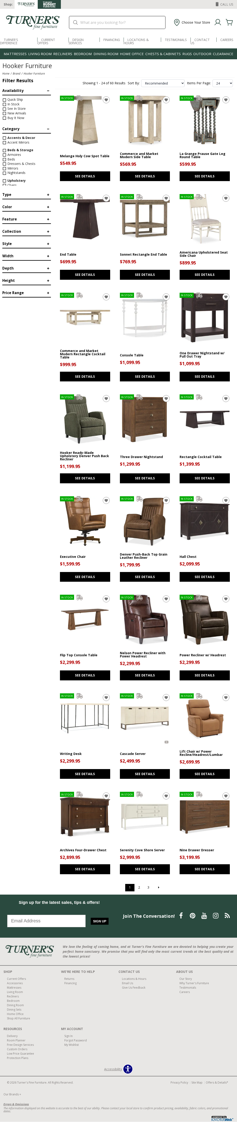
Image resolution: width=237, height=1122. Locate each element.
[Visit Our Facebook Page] (181, 916)
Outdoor (202, 53)
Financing (111, 40)
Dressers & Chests (20, 163)
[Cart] (229, 22)
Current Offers (46, 41)
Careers (226, 40)
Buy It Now (15, 118)
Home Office (132, 53)
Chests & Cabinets (163, 53)
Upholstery (16, 180)
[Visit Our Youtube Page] (204, 916)
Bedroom (83, 53)
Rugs (187, 53)
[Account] (218, 22)
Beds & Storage (19, 150)
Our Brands (12, 1094)
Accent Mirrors (17, 142)
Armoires (13, 154)
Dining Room (106, 53)
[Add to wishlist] (106, 99)
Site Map (197, 1082)
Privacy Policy (179, 1082)
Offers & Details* (217, 1082)
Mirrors (12, 168)
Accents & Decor (20, 137)
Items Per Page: (199, 83)
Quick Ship (14, 99)
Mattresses (15, 53)
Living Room (40, 53)
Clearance (223, 53)
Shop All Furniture (18, 1018)
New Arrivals (16, 113)
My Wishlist (71, 1045)
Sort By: (134, 83)
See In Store (16, 108)
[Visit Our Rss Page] (227, 916)
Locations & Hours (136, 41)
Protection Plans (17, 1058)
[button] (191, 22)
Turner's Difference (9, 41)
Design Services (76, 41)
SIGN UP (99, 921)
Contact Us (200, 41)
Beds (10, 159)
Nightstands (15, 172)
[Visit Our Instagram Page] (216, 916)
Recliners (62, 53)
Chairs (11, 185)
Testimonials (176, 40)
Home (5, 73)
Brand (16, 73)
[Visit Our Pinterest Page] (193, 916)
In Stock (12, 104)
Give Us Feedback (133, 988)
